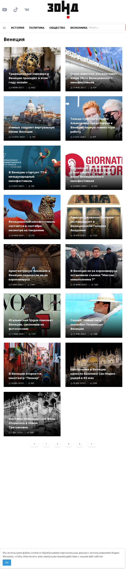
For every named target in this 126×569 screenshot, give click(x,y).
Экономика (78, 27)
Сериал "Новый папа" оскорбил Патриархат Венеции (86, 325)
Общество (57, 27)
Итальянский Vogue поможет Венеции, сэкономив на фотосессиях (31, 325)
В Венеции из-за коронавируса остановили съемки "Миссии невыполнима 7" (93, 275)
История (17, 27)
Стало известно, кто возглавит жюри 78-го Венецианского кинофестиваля (93, 78)
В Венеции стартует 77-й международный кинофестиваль (28, 177)
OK (7, 562)
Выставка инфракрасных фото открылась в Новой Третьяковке (32, 423)
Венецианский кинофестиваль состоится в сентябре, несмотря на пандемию (32, 226)
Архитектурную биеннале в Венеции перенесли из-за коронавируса (29, 275)
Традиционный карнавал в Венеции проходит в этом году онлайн (29, 78)
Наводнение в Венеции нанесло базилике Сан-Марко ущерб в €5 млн (92, 374)
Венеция (14, 39)
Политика (36, 27)
